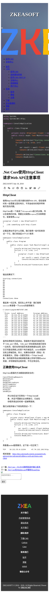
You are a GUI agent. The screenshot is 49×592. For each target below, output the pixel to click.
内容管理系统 (24, 518)
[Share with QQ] (4, 188)
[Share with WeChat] (9, 188)
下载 (8, 100)
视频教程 (14, 83)
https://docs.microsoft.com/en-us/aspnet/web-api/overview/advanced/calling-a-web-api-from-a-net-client (24, 456)
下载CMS (24, 538)
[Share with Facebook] (17, 188)
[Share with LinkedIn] (26, 188)
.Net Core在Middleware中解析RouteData (24, 470)
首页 (8, 67)
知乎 (24, 557)
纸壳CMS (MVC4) (17, 77)
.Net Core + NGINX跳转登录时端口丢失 (24, 467)
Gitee (24, 547)
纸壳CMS (10, 59)
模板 (12, 95)
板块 (12, 92)
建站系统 (24, 523)
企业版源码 (10, 103)
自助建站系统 (16, 75)
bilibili (24, 566)
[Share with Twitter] (30, 188)
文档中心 (9, 62)
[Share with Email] (34, 188)
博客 (8, 106)
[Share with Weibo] (13, 188)
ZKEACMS (26, 587)
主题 (12, 98)
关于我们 (24, 528)
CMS (8, 69)
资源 (8, 89)
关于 (8, 109)
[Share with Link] (39, 188)
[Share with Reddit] (22, 188)
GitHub (24, 543)
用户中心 (14, 86)
